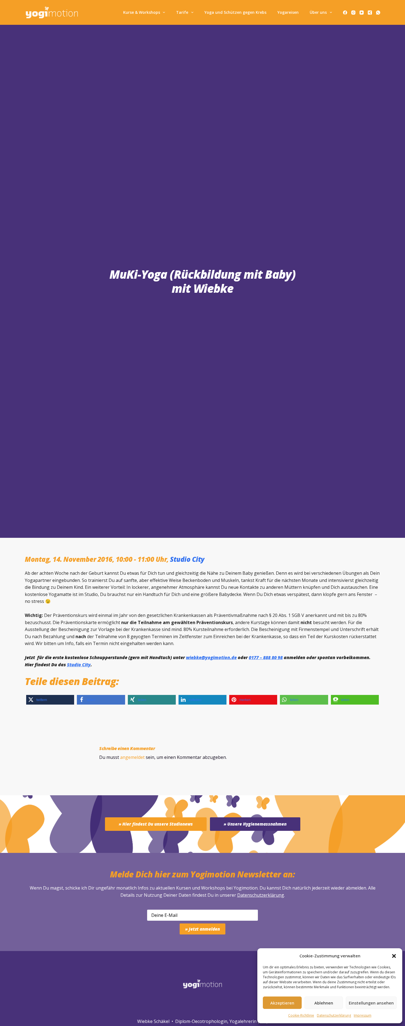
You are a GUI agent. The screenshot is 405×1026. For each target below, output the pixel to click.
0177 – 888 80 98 (266, 657)
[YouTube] (362, 12)
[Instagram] (353, 12)
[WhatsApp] (378, 12)
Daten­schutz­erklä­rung (334, 1015)
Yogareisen (288, 12)
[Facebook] (345, 12)
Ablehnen (323, 1003)
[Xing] (370, 12)
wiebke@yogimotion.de (211, 657)
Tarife (182, 12)
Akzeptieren (282, 1003)
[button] (394, 956)
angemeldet (132, 757)
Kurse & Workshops (141, 12)
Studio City (187, 559)
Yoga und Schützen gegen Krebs (235, 12)
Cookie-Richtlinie (301, 1015)
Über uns (318, 12)
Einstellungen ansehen (371, 1003)
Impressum (362, 1015)
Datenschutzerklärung (260, 895)
